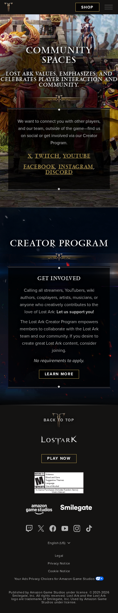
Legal (59, 556)
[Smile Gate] (76, 510)
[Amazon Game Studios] (39, 510)
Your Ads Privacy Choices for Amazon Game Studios (55, 579)
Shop (87, 7)
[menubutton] (109, 7)
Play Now (59, 459)
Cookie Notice (59, 571)
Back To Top (59, 420)
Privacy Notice (59, 563)
